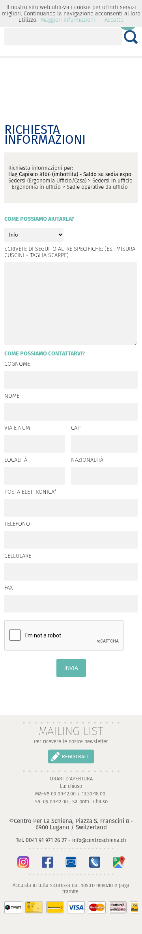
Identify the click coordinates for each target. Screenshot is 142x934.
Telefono (17, 524)
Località (15, 460)
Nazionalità (87, 460)
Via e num (17, 428)
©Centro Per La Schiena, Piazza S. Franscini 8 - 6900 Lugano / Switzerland (71, 824)
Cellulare (17, 556)
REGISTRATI (75, 756)
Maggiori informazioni (68, 20)
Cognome (17, 364)
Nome (11, 396)
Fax (8, 588)
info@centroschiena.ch (99, 840)
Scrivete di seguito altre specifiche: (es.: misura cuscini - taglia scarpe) (69, 252)
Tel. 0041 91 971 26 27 (41, 840)
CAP (75, 428)
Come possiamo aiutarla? (39, 219)
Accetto (114, 20)
